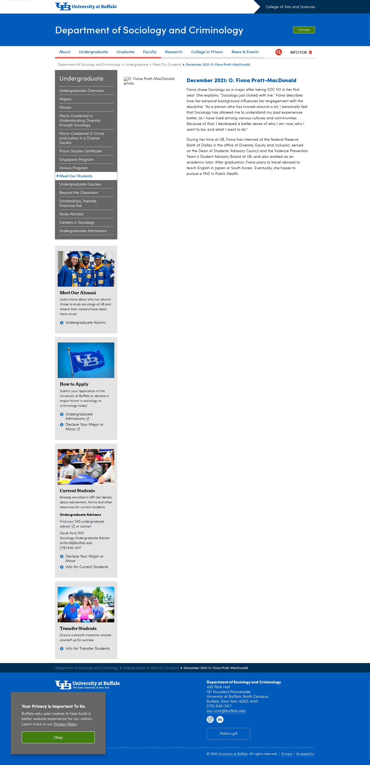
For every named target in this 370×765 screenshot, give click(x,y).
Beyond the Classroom (78, 193)
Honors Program (73, 168)
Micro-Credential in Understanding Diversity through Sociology (79, 120)
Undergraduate (136, 64)
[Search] (278, 52)
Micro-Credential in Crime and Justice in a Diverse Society (81, 138)
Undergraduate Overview (81, 91)
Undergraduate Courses (80, 184)
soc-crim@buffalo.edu (226, 711)
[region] (58, 723)
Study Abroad (71, 214)
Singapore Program (76, 160)
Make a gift (229, 733)
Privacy (286, 754)
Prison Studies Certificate (80, 151)
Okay (58, 737)
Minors (65, 108)
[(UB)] (157, 7)
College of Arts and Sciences (290, 7)
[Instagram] (210, 719)
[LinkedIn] (219, 719)
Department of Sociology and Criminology (149, 29)
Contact (304, 30)
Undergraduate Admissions (83, 231)
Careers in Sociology (77, 223)
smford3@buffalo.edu (76, 543)
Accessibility (305, 754)
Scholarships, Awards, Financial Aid (78, 203)
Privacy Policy (65, 724)
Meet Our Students (167, 64)
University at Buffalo (233, 754)
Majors (65, 99)
